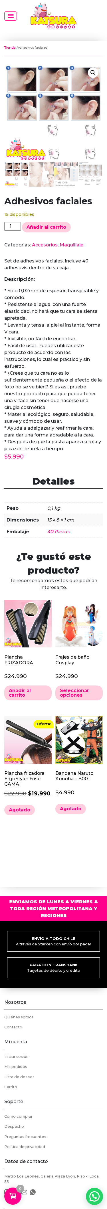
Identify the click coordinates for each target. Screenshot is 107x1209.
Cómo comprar (18, 1116)
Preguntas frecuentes (25, 1137)
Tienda (10, 48)
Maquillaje (71, 245)
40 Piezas (58, 531)
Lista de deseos (19, 1077)
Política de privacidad (24, 1147)
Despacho (14, 1126)
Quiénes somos (19, 1017)
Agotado (19, 810)
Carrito (10, 1087)
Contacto (13, 1027)
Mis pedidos (15, 1066)
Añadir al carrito (46, 227)
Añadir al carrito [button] (20, 693)
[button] (93, 73)
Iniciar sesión (16, 1056)
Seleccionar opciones (74, 693)
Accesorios (45, 245)
